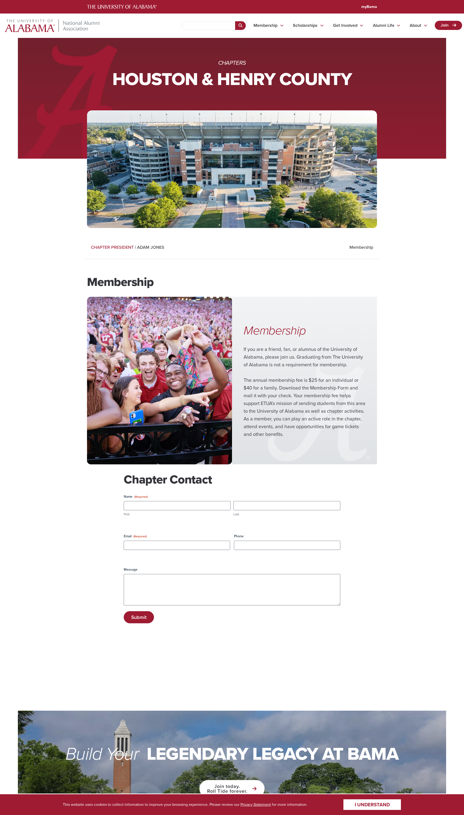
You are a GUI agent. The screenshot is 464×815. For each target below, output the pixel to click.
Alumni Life (383, 25)
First (127, 514)
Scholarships (305, 25)
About (415, 25)
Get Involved (345, 25)
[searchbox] (208, 25)
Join (445, 25)
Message (131, 569)
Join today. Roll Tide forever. (227, 789)
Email (135, 536)
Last (236, 514)
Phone (239, 536)
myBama (369, 6)
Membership (265, 25)
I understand (372, 804)
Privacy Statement (255, 804)
